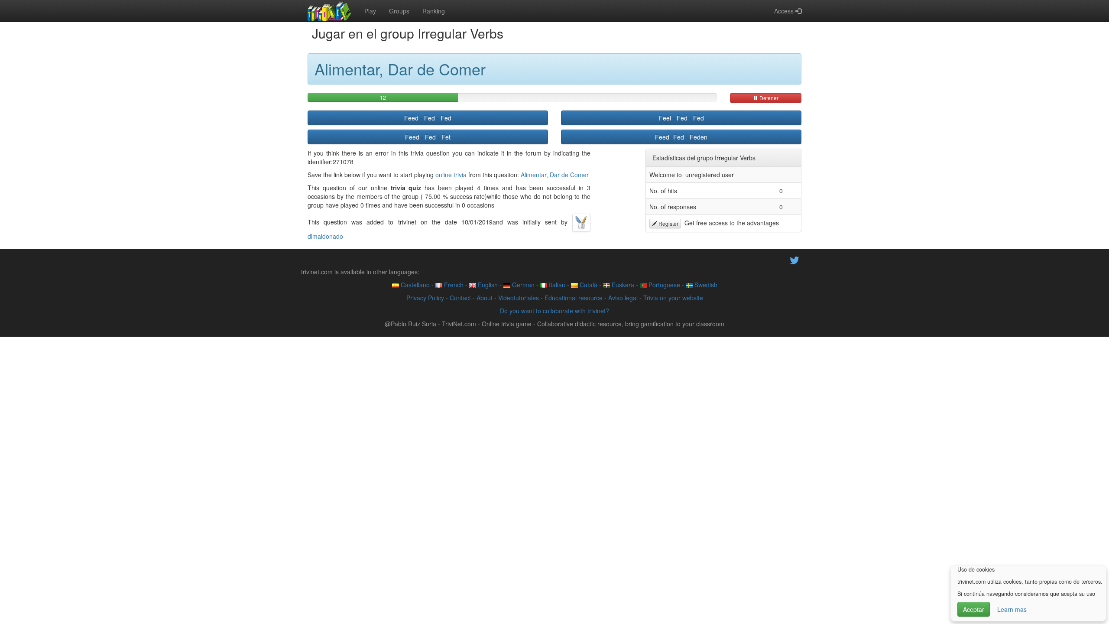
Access (784, 10)
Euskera (622, 284)
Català (587, 284)
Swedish (705, 284)
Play (370, 10)
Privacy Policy (425, 297)
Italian (556, 284)
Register (667, 223)
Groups (399, 10)
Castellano (414, 284)
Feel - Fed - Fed (681, 118)
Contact (460, 297)
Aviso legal (623, 297)
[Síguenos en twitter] (794, 259)
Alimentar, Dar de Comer (555, 174)
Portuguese (663, 284)
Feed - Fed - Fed (427, 118)
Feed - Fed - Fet (428, 137)
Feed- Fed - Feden (681, 137)
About (485, 297)
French (453, 284)
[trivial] (329, 11)
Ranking (433, 10)
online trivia (451, 174)
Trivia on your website (673, 297)
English (487, 284)
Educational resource (574, 297)
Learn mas (1012, 609)
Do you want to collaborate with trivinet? (554, 310)
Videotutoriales (518, 297)
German (522, 284)
